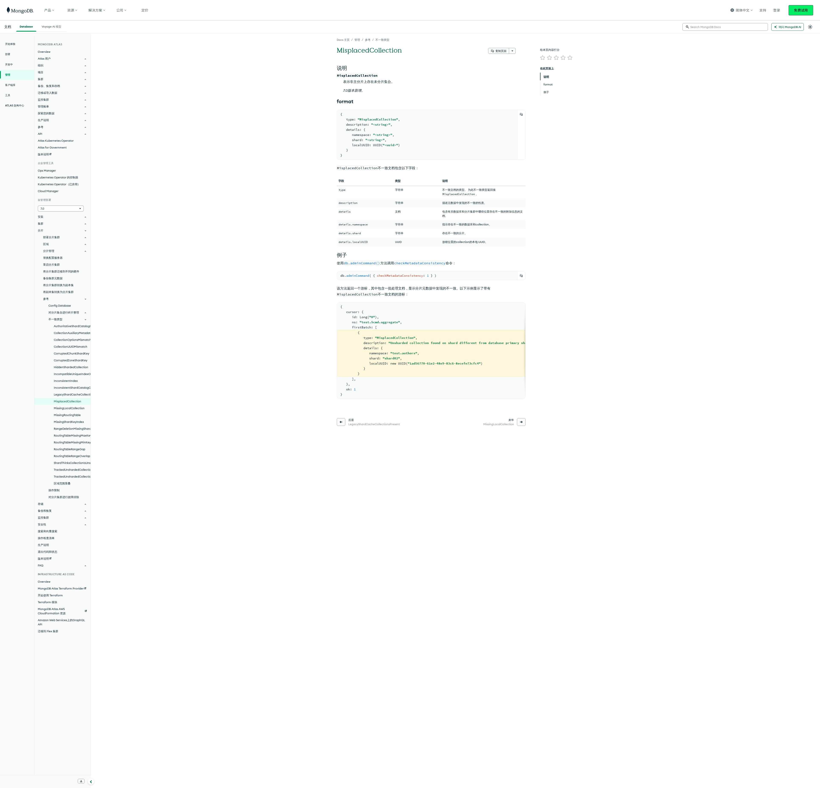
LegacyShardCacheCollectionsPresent (72, 394)
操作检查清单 (46, 538)
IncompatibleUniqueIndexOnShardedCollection (72, 374)
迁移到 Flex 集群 (48, 631)
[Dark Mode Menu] (810, 27)
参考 (367, 39)
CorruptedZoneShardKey (70, 360)
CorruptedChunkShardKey (71, 353)
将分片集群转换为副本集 (58, 285)
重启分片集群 (51, 264)
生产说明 (43, 545)
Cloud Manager (48, 191)
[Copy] (521, 114)
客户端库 (10, 85)
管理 (357, 39)
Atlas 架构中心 (14, 105)
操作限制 (54, 490)
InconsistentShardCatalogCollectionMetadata (72, 387)
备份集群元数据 (53, 278)
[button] (742, 10)
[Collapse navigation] (91, 781)
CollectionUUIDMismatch (70, 346)
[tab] (26, 26)
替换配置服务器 (53, 257)
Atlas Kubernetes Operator (56, 140)
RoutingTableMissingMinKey (72, 442)
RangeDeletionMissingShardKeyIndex (72, 428)
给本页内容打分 (549, 49)
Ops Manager (47, 170)
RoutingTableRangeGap (69, 449)
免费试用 (801, 10)
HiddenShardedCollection (71, 367)
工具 (7, 95)
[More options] (512, 51)
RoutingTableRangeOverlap (72, 456)
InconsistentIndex (66, 380)
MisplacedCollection (67, 401)
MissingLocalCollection (69, 408)
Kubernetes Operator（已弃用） (59, 184)
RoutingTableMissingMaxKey (72, 435)
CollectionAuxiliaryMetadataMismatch (72, 333)
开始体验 (10, 44)
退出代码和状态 (47, 551)
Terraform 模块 (47, 602)
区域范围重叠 (62, 483)
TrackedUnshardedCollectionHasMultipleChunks (72, 476)
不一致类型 (382, 39)
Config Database (59, 305)
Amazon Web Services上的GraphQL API (61, 622)
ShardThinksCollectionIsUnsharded (72, 463)
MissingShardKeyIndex (69, 421)
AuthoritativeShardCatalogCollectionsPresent (72, 326)
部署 (7, 54)
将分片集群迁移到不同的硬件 (61, 271)
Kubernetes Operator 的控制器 (58, 177)
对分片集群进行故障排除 (63, 497)
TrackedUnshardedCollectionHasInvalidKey (72, 469)
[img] (542, 57)
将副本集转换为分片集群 (58, 292)
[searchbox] (725, 27)
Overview (44, 51)
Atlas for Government (52, 147)
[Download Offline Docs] (81, 781)
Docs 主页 (343, 39)
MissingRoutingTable (67, 415)
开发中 (9, 64)
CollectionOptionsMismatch (72, 339)
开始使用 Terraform (50, 595)
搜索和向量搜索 (47, 531)
